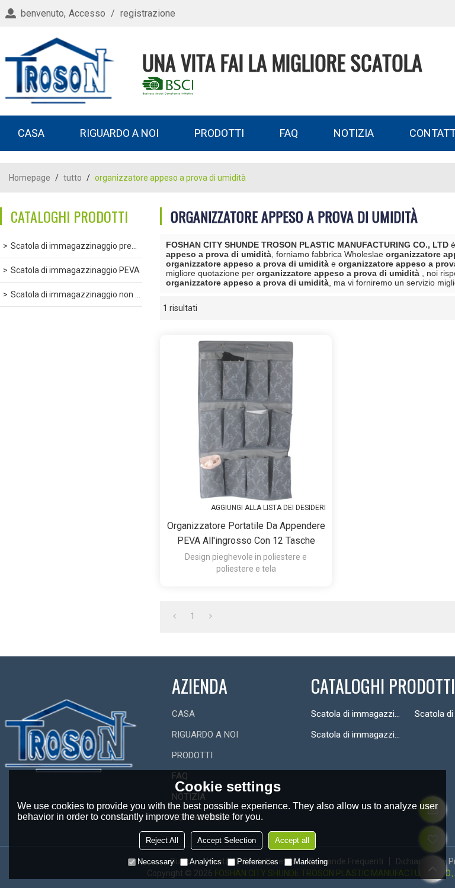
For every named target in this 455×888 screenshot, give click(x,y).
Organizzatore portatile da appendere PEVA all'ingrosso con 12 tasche (246, 533)
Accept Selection (226, 840)
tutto (72, 177)
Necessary (155, 861)
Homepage (29, 177)
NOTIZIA (354, 133)
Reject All (162, 840)
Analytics (206, 861)
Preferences (257, 861)
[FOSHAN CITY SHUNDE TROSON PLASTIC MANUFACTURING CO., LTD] (59, 71)
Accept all (292, 840)
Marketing (311, 861)
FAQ (289, 133)
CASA (31, 133)
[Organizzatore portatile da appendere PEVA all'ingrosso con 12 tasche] (246, 421)
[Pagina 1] (174, 616)
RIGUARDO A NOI (119, 133)
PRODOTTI (219, 133)
